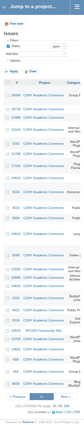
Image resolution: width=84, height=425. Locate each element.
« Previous (17, 396)
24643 (16, 234)
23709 (16, 339)
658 (16, 359)
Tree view (16, 23)
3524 (16, 192)
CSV (68, 412)
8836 (16, 383)
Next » (65, 396)
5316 (16, 320)
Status (15, 46)
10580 (16, 277)
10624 (16, 330)
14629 (16, 178)
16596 (16, 95)
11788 (16, 154)
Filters (14, 40)
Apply (14, 71)
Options (15, 60)
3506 (16, 218)
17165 (16, 166)
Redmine (28, 422)
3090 (16, 255)
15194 (16, 129)
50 (60, 406)
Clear (33, 71)
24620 (16, 286)
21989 (16, 117)
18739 (16, 109)
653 (16, 371)
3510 (16, 208)
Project (44, 82)
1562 (16, 143)
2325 (16, 298)
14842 (16, 349)
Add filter (12, 54)
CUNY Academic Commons (43, 95)
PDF (77, 412)
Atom (59, 412)
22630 (16, 269)
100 (67, 406)
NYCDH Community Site (43, 330)
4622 (16, 310)
